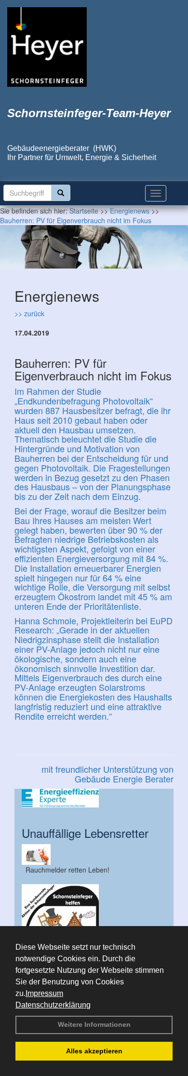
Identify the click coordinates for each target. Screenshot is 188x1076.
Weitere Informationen (94, 1024)
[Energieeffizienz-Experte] (94, 798)
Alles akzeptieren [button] (94, 1051)
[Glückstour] (94, 922)
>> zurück (29, 313)
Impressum (44, 993)
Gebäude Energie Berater (124, 778)
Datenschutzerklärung (53, 1005)
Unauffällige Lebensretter (85, 832)
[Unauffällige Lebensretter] (94, 854)
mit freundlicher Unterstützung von (107, 769)
